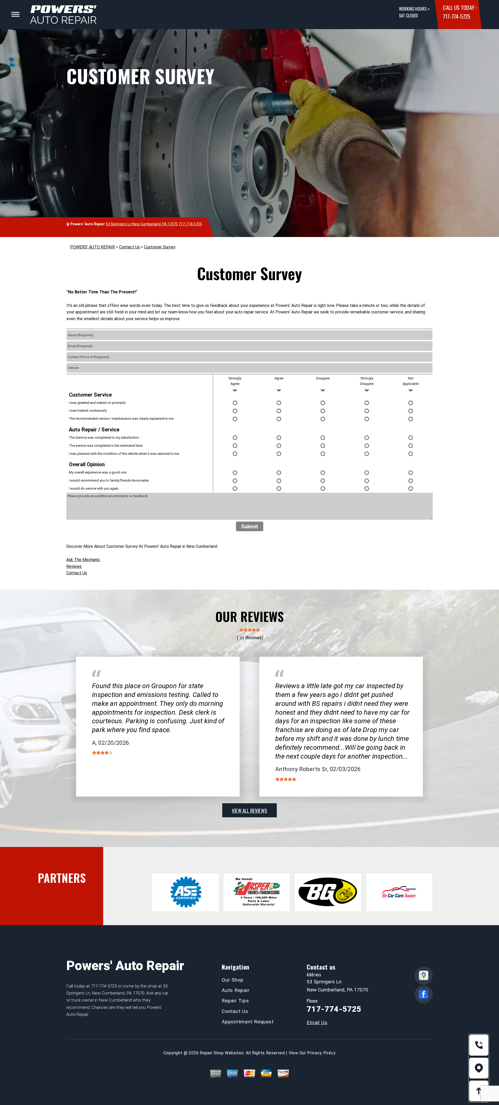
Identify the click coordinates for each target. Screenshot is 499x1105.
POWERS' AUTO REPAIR (92, 247)
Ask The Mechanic (83, 559)
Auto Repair (236, 990)
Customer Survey (159, 247)
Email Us (317, 1022)
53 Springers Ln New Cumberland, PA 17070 (142, 224)
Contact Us (129, 247)
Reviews (74, 566)
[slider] (249, 630)
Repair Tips (235, 1001)
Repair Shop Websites (222, 1052)
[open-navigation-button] (15, 14)
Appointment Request (247, 1022)
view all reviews (249, 810)
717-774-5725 (456, 16)
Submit (249, 526)
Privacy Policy (321, 1052)
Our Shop (233, 980)
